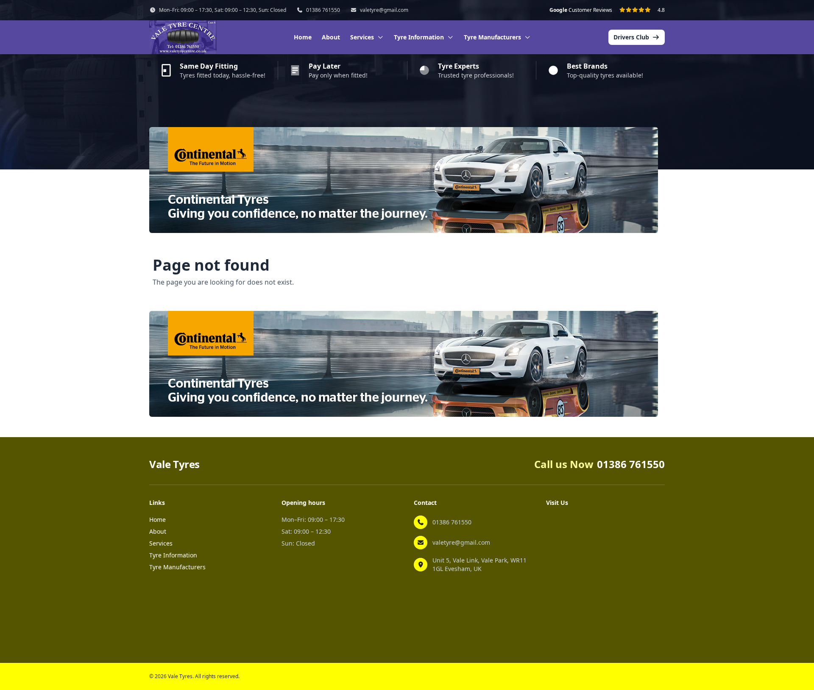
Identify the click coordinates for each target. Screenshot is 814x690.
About (331, 37)
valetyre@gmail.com (384, 10)
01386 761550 (323, 10)
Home (303, 37)
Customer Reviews (580, 10)
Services (161, 543)
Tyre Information (173, 555)
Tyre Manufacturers (177, 567)
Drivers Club (631, 37)
